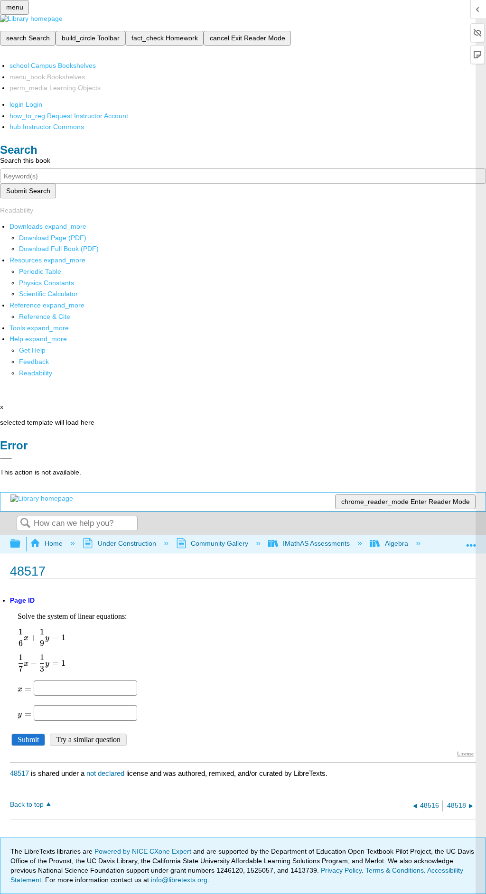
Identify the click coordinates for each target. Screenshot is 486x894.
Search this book (25, 160)
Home (54, 543)
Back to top (27, 804)
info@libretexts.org (178, 880)
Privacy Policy (341, 870)
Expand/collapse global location (471, 541)
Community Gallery (219, 543)
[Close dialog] (6, 458)
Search (25, 523)
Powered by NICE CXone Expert (143, 851)
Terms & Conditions (394, 870)
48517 (19, 773)
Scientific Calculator (48, 294)
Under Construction (127, 543)
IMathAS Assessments (316, 543)
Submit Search (28, 191)
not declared (106, 773)
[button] (34, 361)
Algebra (396, 543)
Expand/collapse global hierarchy (21, 544)
